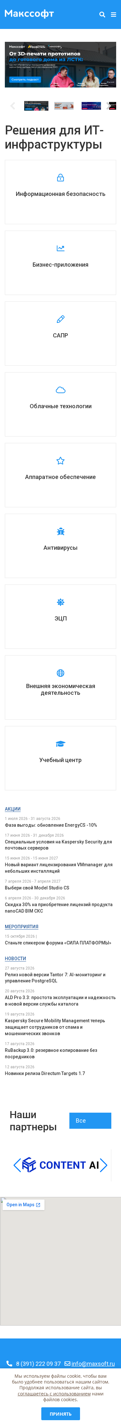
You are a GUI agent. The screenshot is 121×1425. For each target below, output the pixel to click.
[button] (108, 106)
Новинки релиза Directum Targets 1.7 (45, 1073)
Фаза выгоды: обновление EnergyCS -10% (51, 825)
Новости (15, 958)
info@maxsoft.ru (93, 1363)
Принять (61, 1414)
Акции (13, 809)
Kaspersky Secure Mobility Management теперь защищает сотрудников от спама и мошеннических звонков (55, 1027)
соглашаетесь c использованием (54, 1394)
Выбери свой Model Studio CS (37, 887)
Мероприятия (21, 926)
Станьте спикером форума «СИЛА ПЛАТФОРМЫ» (58, 942)
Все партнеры (89, 1123)
